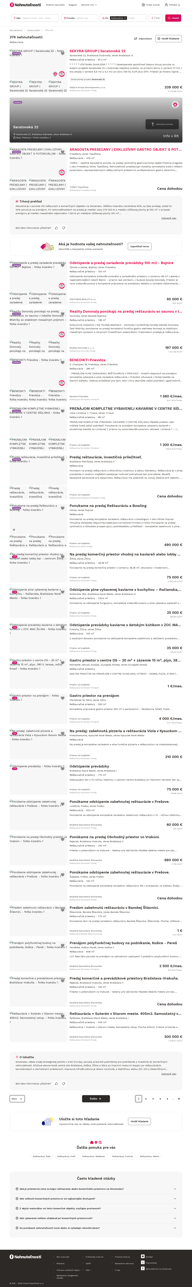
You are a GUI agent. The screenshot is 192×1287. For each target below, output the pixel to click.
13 (179, 1099)
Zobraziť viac (168, 218)
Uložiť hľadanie (170, 38)
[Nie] (64, 228)
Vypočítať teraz (139, 246)
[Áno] (56, 228)
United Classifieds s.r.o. (33, 1283)
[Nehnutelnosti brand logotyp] (25, 5)
